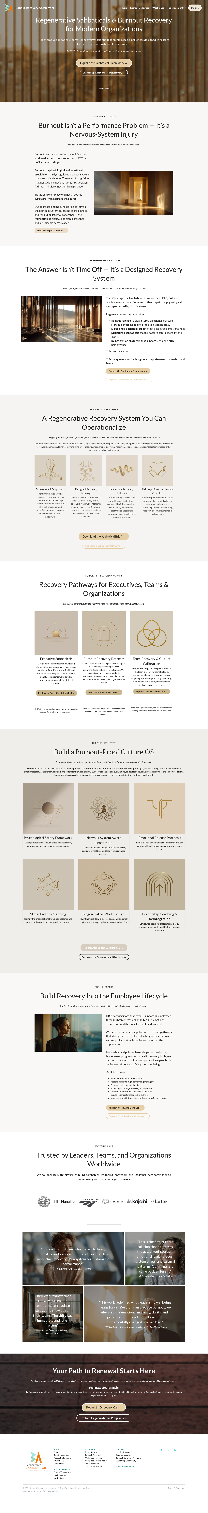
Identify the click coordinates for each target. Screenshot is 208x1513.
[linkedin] (175, 1450)
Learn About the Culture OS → (103, 947)
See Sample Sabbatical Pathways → (104, 545)
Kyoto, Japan (59, 1478)
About (56, 1452)
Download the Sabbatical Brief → (104, 536)
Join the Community (124, 1452)
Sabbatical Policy (92, 1463)
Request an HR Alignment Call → (125, 1107)
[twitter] (168, 1450)
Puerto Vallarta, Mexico (64, 1472)
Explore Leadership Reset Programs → (129, 379)
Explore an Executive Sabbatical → (56, 693)
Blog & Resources (61, 1455)
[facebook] (161, 1450)
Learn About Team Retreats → (104, 692)
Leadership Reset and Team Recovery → (104, 72)
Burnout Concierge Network (128, 1458)
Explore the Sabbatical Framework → (104, 63)
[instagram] (182, 1450)
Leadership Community (126, 1460)
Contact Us (59, 1463)
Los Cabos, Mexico (62, 1475)
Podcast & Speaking (62, 1458)
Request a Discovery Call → (104, 1407)
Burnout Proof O (92, 1455)
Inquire (195, 7)
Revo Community (123, 1455)
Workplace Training (93, 1458)
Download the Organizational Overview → (104, 957)
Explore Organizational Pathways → (128, 1116)
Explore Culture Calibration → (151, 691)
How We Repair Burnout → (51, 230)
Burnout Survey (91, 1452)
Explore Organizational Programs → (104, 1418)
